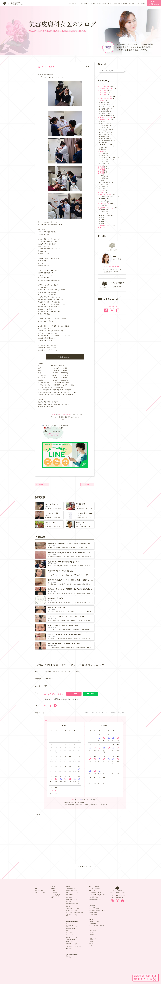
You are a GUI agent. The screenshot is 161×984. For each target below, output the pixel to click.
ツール (90, 945)
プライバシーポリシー (56, 894)
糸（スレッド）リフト (105, 106)
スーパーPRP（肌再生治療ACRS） (74, 912)
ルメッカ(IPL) (69, 925)
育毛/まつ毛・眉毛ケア (94, 938)
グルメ (101, 219)
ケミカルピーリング (104, 182)
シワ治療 (101, 167)
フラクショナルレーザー (72, 937)
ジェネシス (68, 936)
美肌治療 (101, 173)
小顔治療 (101, 100)
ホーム (36, 887)
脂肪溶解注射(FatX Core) (72, 903)
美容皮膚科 (102, 210)
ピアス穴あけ (92, 907)
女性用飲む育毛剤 (93, 914)
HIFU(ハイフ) (103, 102)
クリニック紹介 (39, 890)
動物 (100, 217)
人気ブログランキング (64, 414)
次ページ (87, 484)
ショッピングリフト (104, 108)
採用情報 (53, 888)
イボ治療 (101, 180)
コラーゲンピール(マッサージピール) (75, 946)
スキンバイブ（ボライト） (106, 88)
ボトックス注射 (103, 90)
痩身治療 (101, 151)
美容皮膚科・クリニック (106, 208)
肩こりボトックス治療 (71, 910)
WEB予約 (74, 694)
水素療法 (91, 939)
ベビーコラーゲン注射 (105, 96)
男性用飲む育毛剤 (93, 912)
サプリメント (103, 202)
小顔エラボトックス (104, 104)
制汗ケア (91, 943)
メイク (90, 936)
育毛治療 (101, 192)
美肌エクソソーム (104, 123)
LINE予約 (90, 694)
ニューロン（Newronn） (95, 888)
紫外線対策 (91, 934)
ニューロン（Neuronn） (106, 153)
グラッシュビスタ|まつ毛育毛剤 (108, 196)
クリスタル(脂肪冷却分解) (95, 892)
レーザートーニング (104, 132)
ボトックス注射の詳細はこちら (63, 357)
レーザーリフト (103, 136)
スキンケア (102, 184)
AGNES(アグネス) (104, 144)
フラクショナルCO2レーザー (107, 146)
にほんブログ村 (51, 414)
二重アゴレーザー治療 (105, 115)
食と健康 (101, 205)
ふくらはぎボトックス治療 (72, 908)
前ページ (42, 484)
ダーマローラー (103, 138)
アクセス (53, 890)
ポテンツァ (102, 121)
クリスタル (102, 155)
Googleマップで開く (84, 866)
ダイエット (102, 161)
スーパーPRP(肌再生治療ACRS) (96, 925)
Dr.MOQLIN (102, 198)
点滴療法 (101, 148)
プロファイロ (102, 92)
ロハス (101, 221)
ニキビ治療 (102, 177)
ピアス (101, 149)
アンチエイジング (103, 204)
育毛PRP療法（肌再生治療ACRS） (97, 910)
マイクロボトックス (104, 113)
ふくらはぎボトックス (105, 159)
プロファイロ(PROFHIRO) (72, 896)
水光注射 (101, 142)
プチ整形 (101, 190)
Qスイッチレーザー (104, 134)
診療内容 (53, 887)
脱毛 (100, 188)
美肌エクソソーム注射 (71, 914)
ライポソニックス (104, 165)
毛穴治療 (101, 175)
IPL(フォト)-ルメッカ (105, 129)
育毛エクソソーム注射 (71, 916)
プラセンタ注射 (92, 923)
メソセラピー (103, 163)
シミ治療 (101, 171)
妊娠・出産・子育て (104, 215)
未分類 (100, 227)
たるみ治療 (101, 169)
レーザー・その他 (103, 119)
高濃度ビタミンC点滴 (94, 921)
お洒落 (101, 223)
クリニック (102, 211)
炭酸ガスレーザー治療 (71, 943)
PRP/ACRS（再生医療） (106, 140)
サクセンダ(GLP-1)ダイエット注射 (97, 894)
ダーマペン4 (102, 127)
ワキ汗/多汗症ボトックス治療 (73, 905)
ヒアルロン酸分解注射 (71, 890)
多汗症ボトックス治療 (105, 98)
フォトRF (102, 131)
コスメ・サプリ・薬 (104, 194)
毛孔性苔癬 (102, 186)
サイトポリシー (54, 892)
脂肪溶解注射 (103, 110)
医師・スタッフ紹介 (40, 892)
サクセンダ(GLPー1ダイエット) (108, 157)
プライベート (102, 213)
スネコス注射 (102, 94)
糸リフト (68, 956)
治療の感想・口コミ (104, 225)
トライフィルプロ (104, 125)
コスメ (101, 200)
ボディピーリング (70, 948)
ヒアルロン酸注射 (103, 86)
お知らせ (37, 888)
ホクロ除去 (102, 178)
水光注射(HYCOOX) (71, 928)
